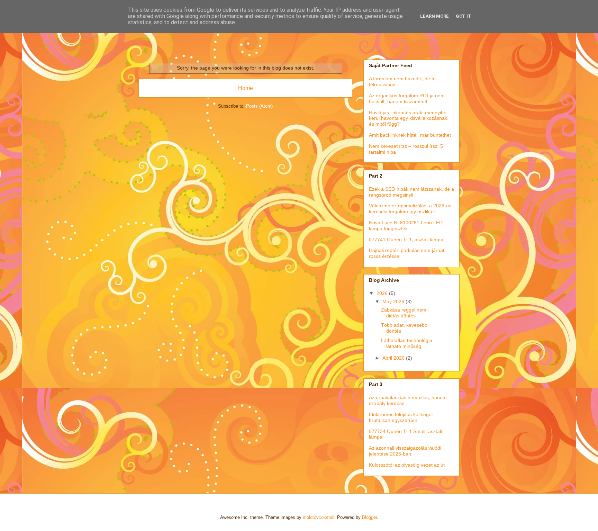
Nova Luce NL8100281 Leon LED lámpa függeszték (406, 225)
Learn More (434, 16)
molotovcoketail (318, 517)
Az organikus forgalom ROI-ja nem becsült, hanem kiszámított (407, 98)
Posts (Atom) (259, 106)
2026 (383, 293)
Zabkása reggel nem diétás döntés (403, 312)
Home (245, 88)
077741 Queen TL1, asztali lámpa (406, 239)
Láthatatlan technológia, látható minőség (407, 343)
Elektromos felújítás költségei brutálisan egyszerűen (401, 417)
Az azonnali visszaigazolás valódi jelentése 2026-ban (405, 451)
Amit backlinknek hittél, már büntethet (410, 135)
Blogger (369, 517)
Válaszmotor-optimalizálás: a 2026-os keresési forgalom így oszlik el (410, 208)
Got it (463, 16)
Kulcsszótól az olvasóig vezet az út (407, 465)
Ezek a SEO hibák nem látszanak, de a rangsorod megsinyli (411, 192)
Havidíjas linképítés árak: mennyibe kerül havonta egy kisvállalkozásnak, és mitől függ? (408, 118)
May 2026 (394, 301)
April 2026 (394, 358)
